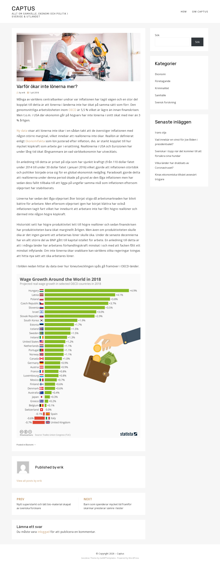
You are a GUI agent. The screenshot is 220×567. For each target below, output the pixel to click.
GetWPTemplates (108, 558)
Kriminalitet (162, 88)
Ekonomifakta (35, 141)
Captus (23, 8)
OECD (72, 110)
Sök (157, 35)
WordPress (134, 558)
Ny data (22, 131)
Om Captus (200, 11)
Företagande (162, 81)
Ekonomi (29, 444)
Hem (184, 11)
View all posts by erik (29, 481)
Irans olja (160, 132)
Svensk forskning (165, 102)
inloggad (44, 532)
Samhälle (160, 95)
